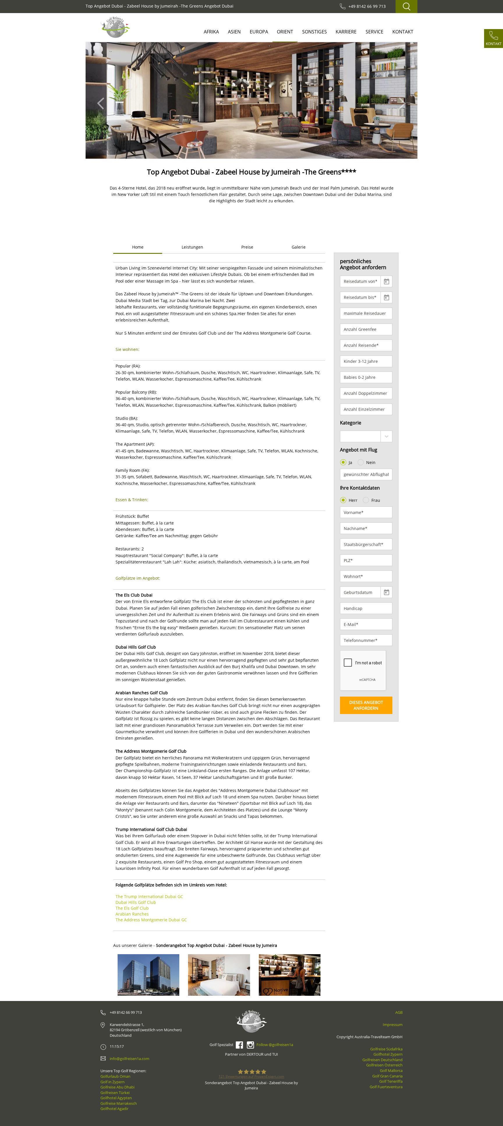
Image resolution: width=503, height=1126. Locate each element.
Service (374, 31)
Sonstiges (314, 31)
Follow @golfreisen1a (274, 1044)
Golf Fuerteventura (386, 1086)
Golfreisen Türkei (115, 1092)
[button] (102, 100)
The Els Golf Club (132, 908)
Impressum (393, 1024)
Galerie (299, 247)
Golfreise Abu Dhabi (117, 1087)
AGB (399, 1012)
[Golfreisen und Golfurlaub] (115, 27)
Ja (350, 462)
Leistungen (192, 247)
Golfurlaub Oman (115, 1076)
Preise (247, 247)
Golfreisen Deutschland (382, 1059)
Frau (375, 500)
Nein (371, 462)
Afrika (211, 31)
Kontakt (402, 31)
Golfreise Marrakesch (118, 1103)
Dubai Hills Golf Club (136, 902)
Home (138, 247)
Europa (259, 31)
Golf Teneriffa (391, 1081)
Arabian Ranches (132, 914)
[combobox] (366, 436)
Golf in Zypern (112, 1081)
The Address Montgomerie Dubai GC (151, 919)
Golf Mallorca (391, 1070)
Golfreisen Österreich (384, 1065)
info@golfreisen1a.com (129, 1058)
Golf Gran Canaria (387, 1076)
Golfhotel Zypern (388, 1054)
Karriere (346, 31)
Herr (353, 500)
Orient (285, 31)
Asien (234, 31)
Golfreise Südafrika (386, 1049)
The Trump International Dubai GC (149, 896)
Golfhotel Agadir (114, 1108)
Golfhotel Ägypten (116, 1097)
